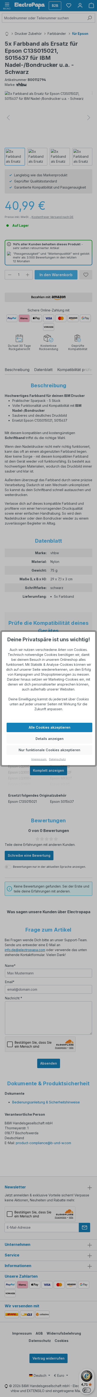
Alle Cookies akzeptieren (49, 727)
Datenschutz (57, 759)
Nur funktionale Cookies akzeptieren (49, 750)
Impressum (39, 759)
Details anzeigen (50, 739)
